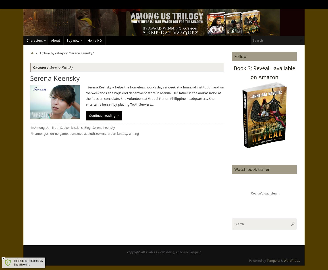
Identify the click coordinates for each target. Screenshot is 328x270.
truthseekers (97, 134)
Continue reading (102, 116)
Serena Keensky (55, 78)
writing (134, 134)
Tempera (273, 261)
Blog (87, 128)
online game (59, 134)
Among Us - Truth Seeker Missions (58, 128)
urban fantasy (117, 134)
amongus (41, 134)
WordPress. (292, 261)
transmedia (78, 134)
